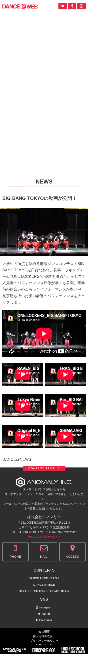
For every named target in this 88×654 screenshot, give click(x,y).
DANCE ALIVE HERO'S (44, 578)
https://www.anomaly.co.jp (44, 537)
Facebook (45, 620)
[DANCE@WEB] (20, 6)
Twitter (45, 614)
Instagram (45, 607)
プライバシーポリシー (44, 640)
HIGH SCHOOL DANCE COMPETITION (44, 591)
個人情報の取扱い (44, 636)
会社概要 (44, 631)
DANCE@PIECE (44, 584)
